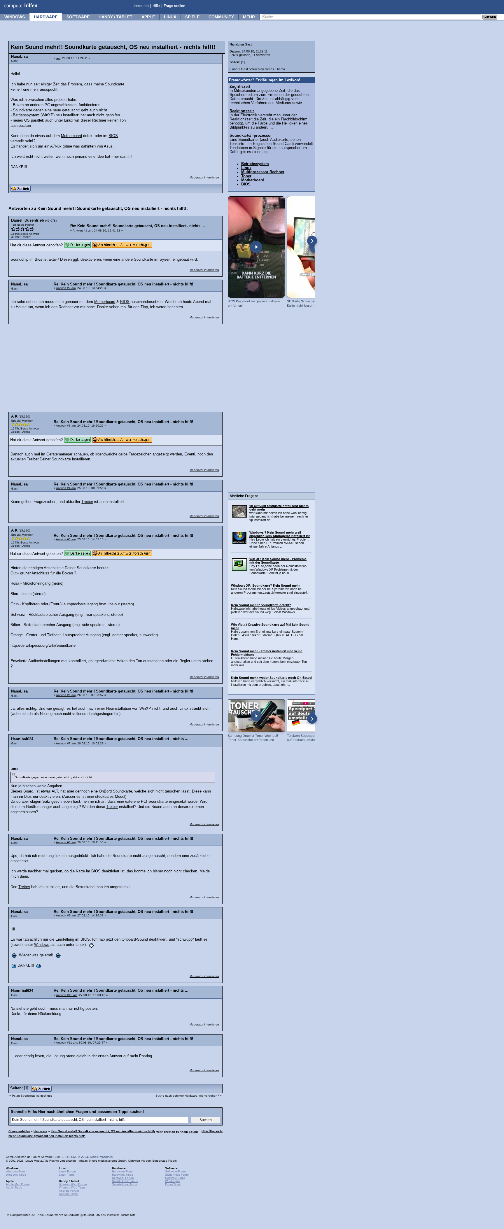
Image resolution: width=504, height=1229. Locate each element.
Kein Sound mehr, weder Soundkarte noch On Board (271, 677)
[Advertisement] (175, 103)
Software (78, 17)
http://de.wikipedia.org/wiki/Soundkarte (43, 646)
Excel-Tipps (173, 1184)
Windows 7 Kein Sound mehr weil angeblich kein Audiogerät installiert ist (279, 534)
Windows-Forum (16, 1171)
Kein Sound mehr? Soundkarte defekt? (261, 605)
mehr (249, 17)
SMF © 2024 (79, 1156)
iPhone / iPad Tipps (72, 1187)
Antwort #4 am (66, 488)
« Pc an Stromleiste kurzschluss (30, 1095)
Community (221, 17)
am (58, 58)
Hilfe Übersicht (212, 1131)
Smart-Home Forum (125, 1181)
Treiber (32, 459)
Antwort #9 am (66, 915)
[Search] (489, 17)
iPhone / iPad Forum (73, 1184)
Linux (170, 17)
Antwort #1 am (82, 230)
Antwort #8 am (66, 842)
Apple (148, 17)
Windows (14, 17)
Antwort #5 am (66, 539)
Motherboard (71, 136)
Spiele (192, 17)
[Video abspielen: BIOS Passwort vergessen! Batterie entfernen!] (256, 247)
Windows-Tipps (16, 1174)
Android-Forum (69, 1190)
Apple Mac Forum (17, 1184)
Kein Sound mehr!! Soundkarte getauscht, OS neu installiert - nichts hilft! (102, 1131)
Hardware (45, 17)
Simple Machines (101, 1156)
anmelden (141, 6)
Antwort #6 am (66, 695)
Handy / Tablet (115, 17)
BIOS (113, 136)
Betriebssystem (26, 115)
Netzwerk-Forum (123, 1177)
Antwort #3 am (66, 425)
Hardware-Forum (123, 1171)
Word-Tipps (172, 1181)
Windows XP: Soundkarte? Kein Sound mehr (265, 585)
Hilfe (156, 6)
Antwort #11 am (66, 1042)
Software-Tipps (175, 1177)
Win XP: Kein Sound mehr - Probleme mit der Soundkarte (278, 560)
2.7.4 (65, 1156)
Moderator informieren (204, 177)
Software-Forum (175, 1171)
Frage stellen (174, 6)
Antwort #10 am (66, 995)
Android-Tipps (68, 1193)
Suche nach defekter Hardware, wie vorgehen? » (188, 1095)
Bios (38, 259)
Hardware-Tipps (122, 1174)
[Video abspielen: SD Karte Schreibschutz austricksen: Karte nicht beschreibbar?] (315, 247)
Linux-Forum (67, 1171)
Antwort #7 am (66, 743)
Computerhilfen (19, 1131)
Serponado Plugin (164, 1160)
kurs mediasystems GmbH (109, 1160)
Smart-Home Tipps (124, 1184)
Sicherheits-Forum (177, 1174)
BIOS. (85, 939)
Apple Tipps (14, 1187)
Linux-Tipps (66, 1174)
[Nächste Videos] (312, 241)
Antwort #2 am (66, 288)
